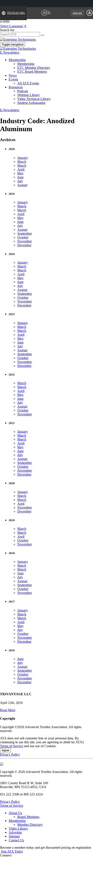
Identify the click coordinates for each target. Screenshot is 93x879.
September (24, 233)
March (21, 161)
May (20, 173)
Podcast (22, 91)
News (13, 75)
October (22, 237)
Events (13, 79)
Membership (17, 60)
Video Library (18, 828)
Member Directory (30, 824)
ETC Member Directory (33, 67)
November (24, 241)
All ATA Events (28, 83)
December (24, 245)
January (22, 158)
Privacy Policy (10, 754)
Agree (5, 750)
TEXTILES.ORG (16, 13)
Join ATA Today (12, 851)
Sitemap (14, 836)
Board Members (28, 817)
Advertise (15, 832)
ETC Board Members (32, 71)
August (22, 185)
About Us (15, 813)
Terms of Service (11, 746)
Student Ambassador (31, 103)
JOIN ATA (77, 13)
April (20, 169)
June (20, 177)
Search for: (7, 30)
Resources (16, 87)
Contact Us (16, 840)
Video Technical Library (34, 99)
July (20, 181)
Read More (7, 710)
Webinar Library (28, 95)
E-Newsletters (9, 52)
